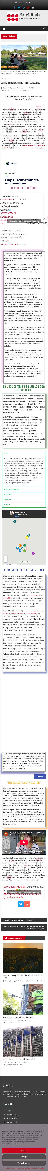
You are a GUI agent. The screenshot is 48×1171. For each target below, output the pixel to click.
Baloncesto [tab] (8, 495)
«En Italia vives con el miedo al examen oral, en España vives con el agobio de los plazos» (31, 38)
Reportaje (22, 90)
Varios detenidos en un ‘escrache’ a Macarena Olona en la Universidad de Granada (24, 928)
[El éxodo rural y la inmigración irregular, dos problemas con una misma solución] (23, 958)
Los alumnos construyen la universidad (18, 920)
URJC (27, 90)
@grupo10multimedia (14, 887)
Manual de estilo (13, 1122)
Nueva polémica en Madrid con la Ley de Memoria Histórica (19, 1017)
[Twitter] (21, 904)
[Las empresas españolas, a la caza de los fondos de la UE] (23, 1041)
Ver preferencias (24, 1163)
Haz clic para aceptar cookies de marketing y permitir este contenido (24, 222)
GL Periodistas (20, 981)
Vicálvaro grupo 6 (22, 1062)
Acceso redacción (13, 1118)
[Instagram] (27, 904)
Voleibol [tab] (7, 505)
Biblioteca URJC (12, 1115)
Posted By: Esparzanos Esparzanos (14, 88)
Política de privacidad (23, 1168)
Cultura (4, 67)
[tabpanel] (24, 471)
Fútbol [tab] (6, 453)
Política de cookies (9, 1168)
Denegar (24, 1157)
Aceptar (24, 1150)
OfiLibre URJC (14, 90)
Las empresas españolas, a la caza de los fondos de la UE (19, 1059)
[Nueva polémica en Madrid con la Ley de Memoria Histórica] (23, 1000)
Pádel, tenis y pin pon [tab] (11, 489)
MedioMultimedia (30, 14)
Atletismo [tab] (7, 500)
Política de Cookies (20, 1097)
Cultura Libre (13, 67)
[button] (44, 1127)
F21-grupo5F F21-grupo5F (23, 1020)
